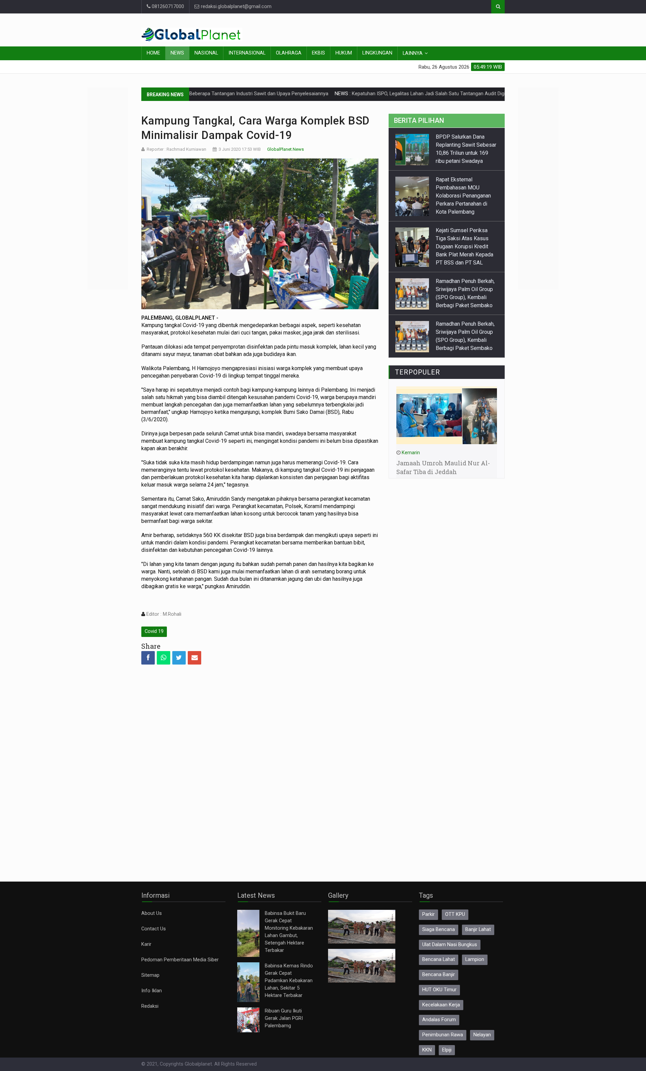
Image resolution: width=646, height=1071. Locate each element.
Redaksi (149, 1006)
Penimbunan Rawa (442, 1035)
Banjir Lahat (478, 929)
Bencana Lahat (438, 959)
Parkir (428, 914)
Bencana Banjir (438, 974)
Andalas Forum (439, 1020)
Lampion (474, 959)
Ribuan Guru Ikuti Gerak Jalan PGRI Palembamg (284, 1018)
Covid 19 (154, 631)
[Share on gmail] (194, 658)
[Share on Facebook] (148, 658)
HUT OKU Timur (439, 990)
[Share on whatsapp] (163, 658)
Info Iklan (151, 991)
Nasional (206, 53)
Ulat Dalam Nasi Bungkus (449, 945)
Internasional (246, 53)
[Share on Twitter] (179, 658)
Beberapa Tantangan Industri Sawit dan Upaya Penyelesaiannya (214, 94)
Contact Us (153, 929)
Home (153, 53)
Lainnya (413, 53)
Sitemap (150, 975)
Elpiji (447, 1050)
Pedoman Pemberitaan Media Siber (180, 960)
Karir (146, 944)
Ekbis (318, 53)
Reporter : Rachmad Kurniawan (176, 149)
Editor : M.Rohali (163, 614)
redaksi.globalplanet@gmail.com (236, 6)
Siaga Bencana (438, 929)
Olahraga (288, 53)
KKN (427, 1050)
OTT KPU (455, 914)
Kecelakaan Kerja (441, 1005)
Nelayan (482, 1035)
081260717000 (167, 6)
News (177, 53)
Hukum (343, 53)
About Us (151, 913)
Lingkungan (377, 53)
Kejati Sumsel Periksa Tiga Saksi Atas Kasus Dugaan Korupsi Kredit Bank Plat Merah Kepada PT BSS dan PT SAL (464, 246)
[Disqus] (260, 767)
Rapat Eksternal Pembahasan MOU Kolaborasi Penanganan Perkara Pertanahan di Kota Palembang (463, 195)
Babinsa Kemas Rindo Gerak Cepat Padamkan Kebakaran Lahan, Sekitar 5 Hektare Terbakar (289, 980)
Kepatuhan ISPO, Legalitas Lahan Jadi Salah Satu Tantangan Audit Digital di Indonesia (401, 94)
